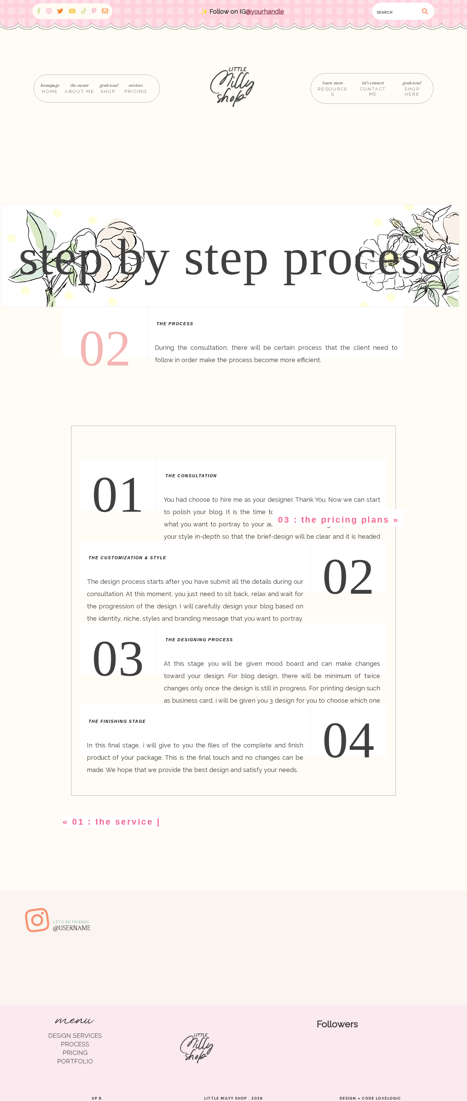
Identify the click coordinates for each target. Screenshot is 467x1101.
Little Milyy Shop (225, 1098)
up (95, 1098)
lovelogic (388, 1098)
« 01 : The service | (111, 821)
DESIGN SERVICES (75, 1035)
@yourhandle (265, 11)
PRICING (75, 1052)
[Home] (233, 88)
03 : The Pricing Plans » (338, 519)
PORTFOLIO (75, 1061)
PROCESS (75, 1044)
